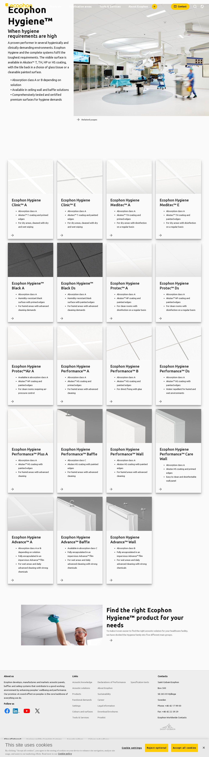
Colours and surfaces (82, 711)
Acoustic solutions (81, 688)
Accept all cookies (184, 747)
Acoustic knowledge (82, 682)
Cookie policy (65, 753)
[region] (104, 748)
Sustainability (104, 694)
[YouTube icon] (27, 713)
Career (101, 700)
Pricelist (101, 717)
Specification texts (140, 682)
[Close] (203, 747)
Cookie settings (132, 747)
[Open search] (195, 6)
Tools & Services (80, 717)
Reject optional (157, 747)
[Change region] (202, 6)
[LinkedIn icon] (16, 713)
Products (76, 694)
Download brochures (108, 711)
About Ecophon (105, 688)
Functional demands (82, 700)
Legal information (106, 705)
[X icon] (37, 713)
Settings (76, 705)
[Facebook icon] (7, 713)
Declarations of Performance (112, 682)
